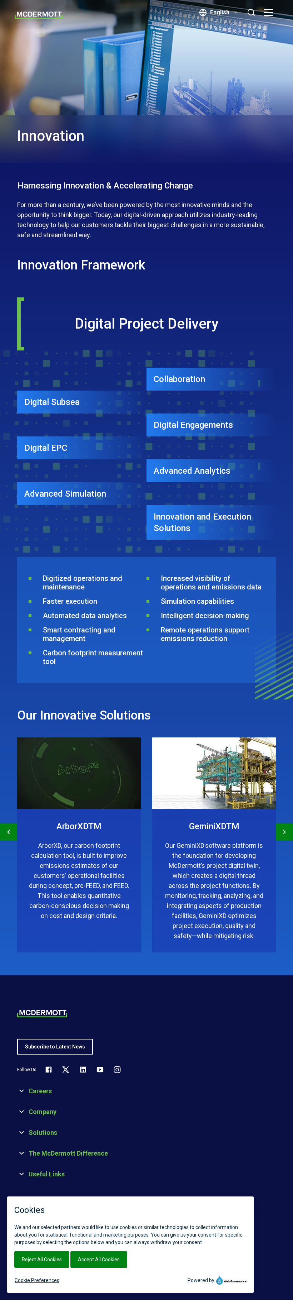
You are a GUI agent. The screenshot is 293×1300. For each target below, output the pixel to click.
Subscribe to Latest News (55, 1047)
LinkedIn (83, 1069)
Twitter (65, 1069)
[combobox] (222, 12)
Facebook (48, 1069)
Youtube (100, 1069)
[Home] (39, 15)
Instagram (117, 1069)
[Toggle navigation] (270, 12)
